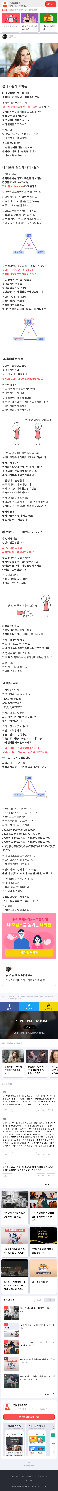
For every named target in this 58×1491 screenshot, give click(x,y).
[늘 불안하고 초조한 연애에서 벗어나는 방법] (13, 1050)
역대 (49, 1299)
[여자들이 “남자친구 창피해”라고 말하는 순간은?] (36, 1050)
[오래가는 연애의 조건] (48, 14)
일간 (39, 1299)
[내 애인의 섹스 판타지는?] (29, 14)
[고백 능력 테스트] (10, 14)
